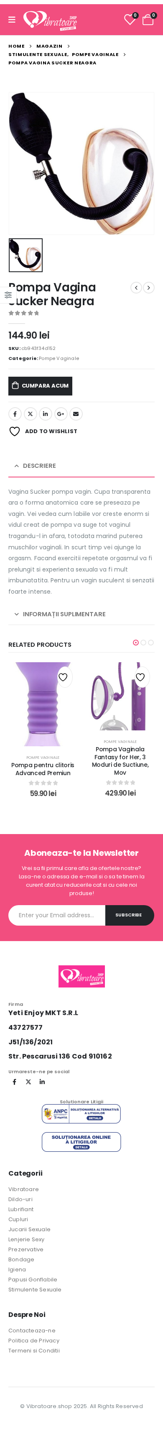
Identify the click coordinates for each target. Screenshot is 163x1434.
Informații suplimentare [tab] (64, 614)
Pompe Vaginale (59, 358)
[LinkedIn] (42, 1082)
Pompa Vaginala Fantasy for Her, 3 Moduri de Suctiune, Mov (120, 761)
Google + (61, 414)
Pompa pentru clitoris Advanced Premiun (42, 769)
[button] (136, 642)
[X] (28, 1082)
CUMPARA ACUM (45, 386)
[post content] (43, 704)
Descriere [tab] (39, 465)
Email (76, 414)
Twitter (30, 414)
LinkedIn (45, 414)
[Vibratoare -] (50, 19)
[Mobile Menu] (14, 20)
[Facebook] (14, 1082)
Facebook (15, 414)
